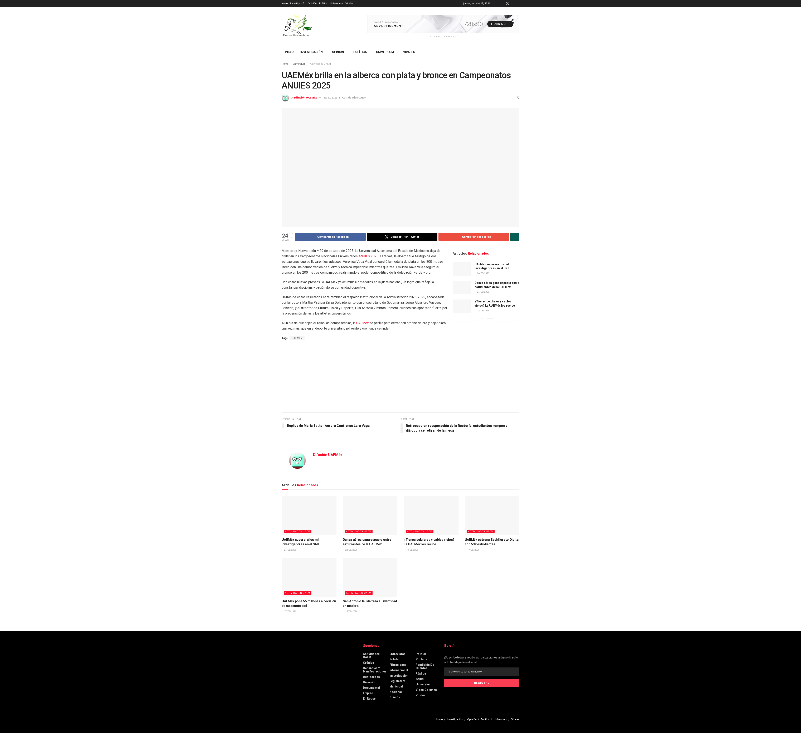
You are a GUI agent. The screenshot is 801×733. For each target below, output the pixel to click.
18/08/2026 (482, 310)
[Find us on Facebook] (502, 3)
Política (323, 3)
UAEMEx (297, 338)
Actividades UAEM (320, 63)
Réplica (421, 673)
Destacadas (371, 677)
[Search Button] (517, 52)
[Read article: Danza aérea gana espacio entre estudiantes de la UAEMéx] (462, 287)
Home (285, 63)
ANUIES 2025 (368, 256)
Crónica (368, 662)
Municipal (396, 686)
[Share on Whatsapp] (514, 237)
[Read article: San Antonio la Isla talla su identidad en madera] (370, 577)
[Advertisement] (400, 377)
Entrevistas (397, 654)
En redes (369, 698)
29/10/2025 (330, 97)
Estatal (394, 659)
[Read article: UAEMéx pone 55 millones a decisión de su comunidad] (309, 577)
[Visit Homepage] (297, 27)
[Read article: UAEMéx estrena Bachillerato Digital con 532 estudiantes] (492, 515)
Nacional (395, 692)
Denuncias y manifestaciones (375, 669)
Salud (420, 679)
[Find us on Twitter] (507, 3)
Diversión (369, 682)
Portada (421, 659)
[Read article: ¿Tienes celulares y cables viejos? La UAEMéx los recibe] (462, 306)
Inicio (285, 3)
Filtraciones (397, 664)
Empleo (368, 693)
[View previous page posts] (482, 321)
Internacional (398, 670)
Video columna (426, 689)
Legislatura (397, 681)
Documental (371, 687)
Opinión (312, 3)
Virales (349, 3)
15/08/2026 (351, 611)
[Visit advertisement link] (443, 24)
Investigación (297, 3)
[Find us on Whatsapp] (518, 3)
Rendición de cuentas (425, 666)
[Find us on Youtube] (513, 3)
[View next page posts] (490, 321)
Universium (336, 3)
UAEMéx (362, 323)
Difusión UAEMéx (305, 97)
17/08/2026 (473, 549)
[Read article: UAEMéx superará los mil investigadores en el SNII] (462, 269)
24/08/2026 (482, 273)
